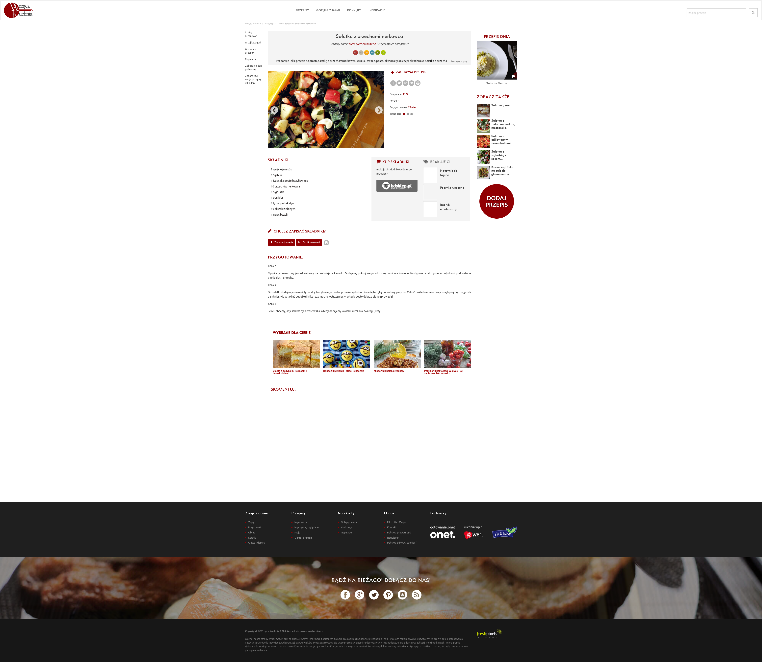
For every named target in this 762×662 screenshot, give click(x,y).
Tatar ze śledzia (496, 83)
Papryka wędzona (452, 187)
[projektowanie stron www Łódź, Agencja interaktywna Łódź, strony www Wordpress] (489, 633)
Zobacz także (493, 97)
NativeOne (372, 380)
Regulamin (393, 537)
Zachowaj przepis (410, 72)
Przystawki (254, 527)
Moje (297, 532)
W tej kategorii (253, 42)
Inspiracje (376, 10)
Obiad (251, 532)
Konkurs (354, 10)
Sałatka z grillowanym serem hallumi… (502, 139)
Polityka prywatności (399, 532)
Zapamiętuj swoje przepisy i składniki (253, 79)
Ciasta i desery (256, 542)
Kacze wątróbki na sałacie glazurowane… (502, 170)
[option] (326, 109)
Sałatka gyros (500, 105)
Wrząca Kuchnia (253, 23)
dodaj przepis (496, 201)
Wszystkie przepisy (250, 51)
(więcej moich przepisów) (392, 43)
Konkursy (346, 527)
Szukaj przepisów (251, 34)
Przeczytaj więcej (459, 61)
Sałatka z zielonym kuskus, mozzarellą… (503, 124)
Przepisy (302, 10)
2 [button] (332, 152)
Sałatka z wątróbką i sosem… (498, 154)
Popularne (251, 59)
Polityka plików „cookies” (402, 542)
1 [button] (326, 152)
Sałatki (280, 23)
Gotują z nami (328, 10)
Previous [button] (272, 109)
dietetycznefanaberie (362, 43)
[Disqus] (369, 443)
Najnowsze (300, 522)
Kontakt (391, 527)
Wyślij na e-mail (311, 242)
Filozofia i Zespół (397, 522)
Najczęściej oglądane (306, 527)
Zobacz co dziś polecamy (253, 67)
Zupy (251, 522)
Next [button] (377, 109)
